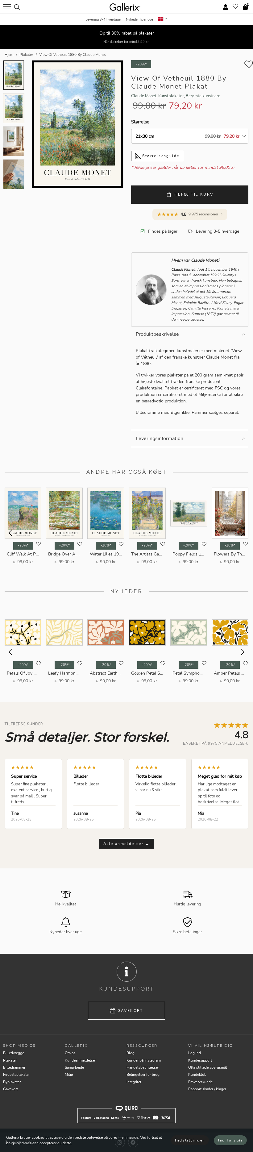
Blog (130, 1052)
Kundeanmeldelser (80, 1060)
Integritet (133, 1081)
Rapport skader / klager (207, 1089)
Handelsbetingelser (142, 1067)
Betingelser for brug (143, 1074)
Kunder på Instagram (143, 1060)
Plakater (10, 1060)
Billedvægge (13, 1052)
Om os (70, 1052)
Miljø (69, 1074)
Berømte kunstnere (203, 96)
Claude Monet (143, 96)
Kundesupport (200, 1060)
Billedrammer (14, 1067)
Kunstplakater (171, 96)
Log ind (194, 1052)
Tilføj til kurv (194, 194)
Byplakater (12, 1081)
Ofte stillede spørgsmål (207, 1067)
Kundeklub (197, 1074)
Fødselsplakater (16, 1074)
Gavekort (130, 1010)
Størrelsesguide (160, 155)
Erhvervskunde (200, 1081)
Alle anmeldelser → (126, 843)
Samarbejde (74, 1067)
